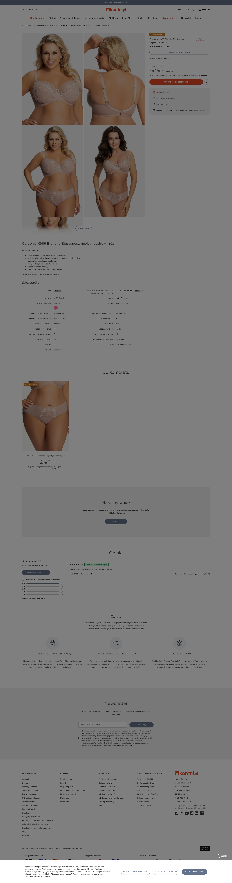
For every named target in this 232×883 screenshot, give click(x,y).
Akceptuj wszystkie (194, 871)
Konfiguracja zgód (166, 871)
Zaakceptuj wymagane (135, 871)
